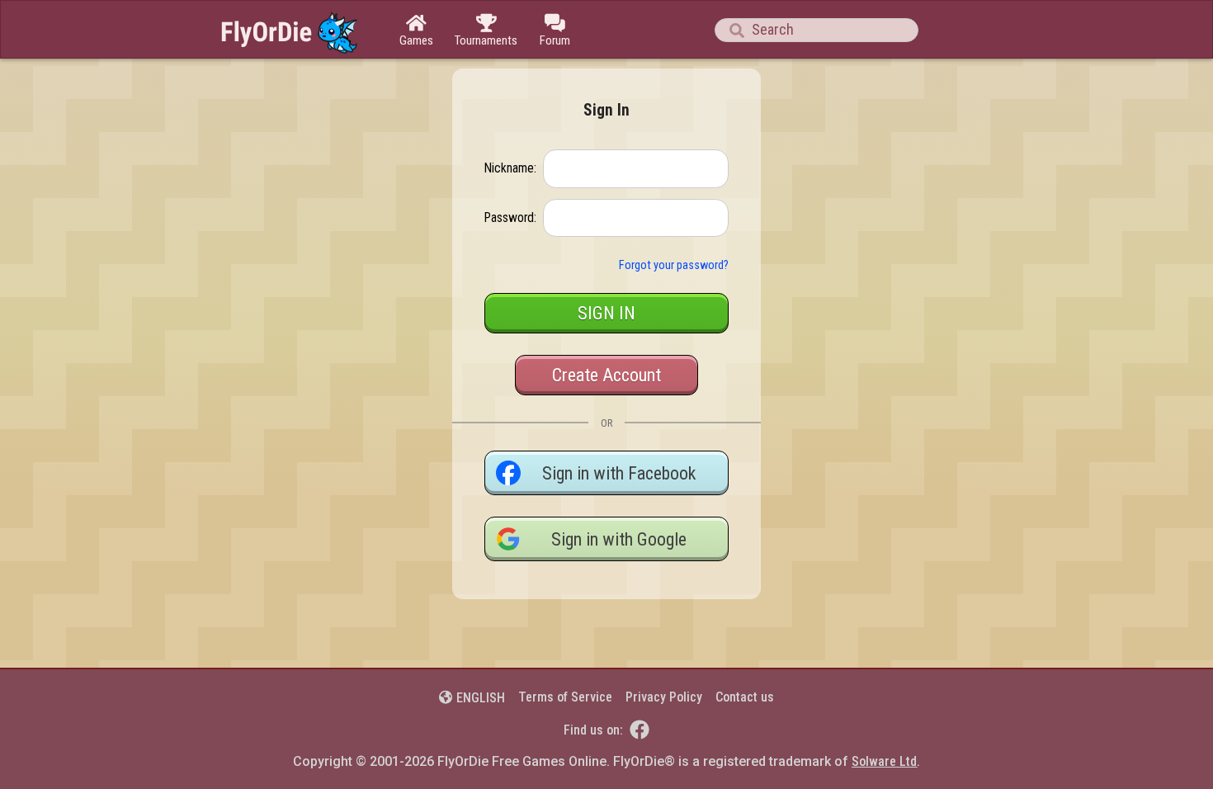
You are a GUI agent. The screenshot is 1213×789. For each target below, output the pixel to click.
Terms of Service (565, 697)
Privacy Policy (663, 697)
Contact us (744, 697)
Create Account (606, 375)
